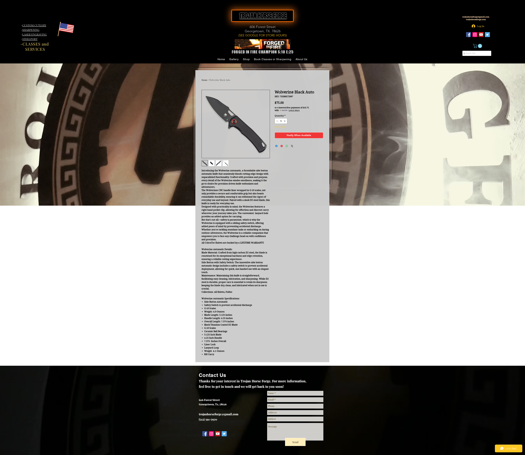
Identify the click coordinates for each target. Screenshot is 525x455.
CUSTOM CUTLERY (34, 25)
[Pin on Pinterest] (281, 146)
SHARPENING (30, 30)
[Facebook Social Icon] (468, 34)
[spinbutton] (281, 121)
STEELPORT (29, 39)
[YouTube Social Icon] (481, 34)
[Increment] (285, 121)
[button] (478, 46)
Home (204, 79)
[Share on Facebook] (276, 146)
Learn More (294, 110)
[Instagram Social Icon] (474, 34)
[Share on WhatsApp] (286, 146)
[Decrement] (277, 121)
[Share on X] (292, 146)
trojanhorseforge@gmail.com (475, 17)
